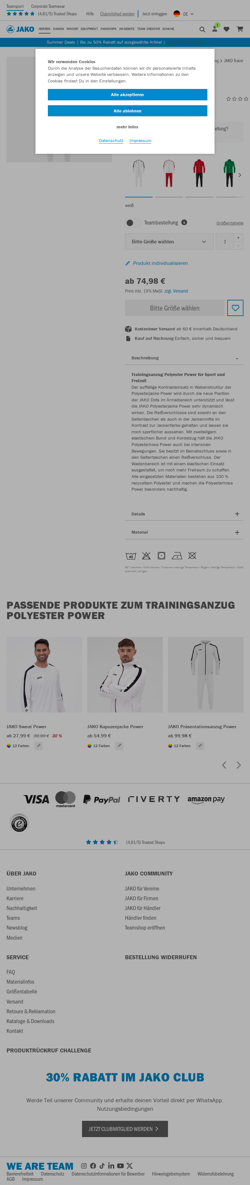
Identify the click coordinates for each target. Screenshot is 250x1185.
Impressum (140, 140)
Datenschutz (111, 140)
